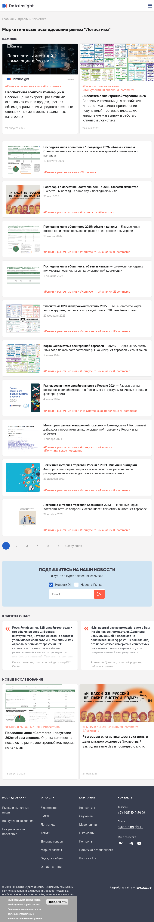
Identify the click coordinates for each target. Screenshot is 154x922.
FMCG (45, 816)
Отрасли (23, 19)
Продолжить (57, 901)
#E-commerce (52, 86)
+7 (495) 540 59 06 (132, 812)
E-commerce (49, 808)
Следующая (73, 546)
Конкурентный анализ (17, 821)
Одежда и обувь (52, 858)
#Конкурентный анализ (99, 90)
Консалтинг (87, 808)
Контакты (86, 841)
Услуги (45, 833)
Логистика (48, 824)
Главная (8, 19)
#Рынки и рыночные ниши (24, 86)
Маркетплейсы (51, 850)
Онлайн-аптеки (51, 867)
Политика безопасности (96, 850)
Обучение (86, 816)
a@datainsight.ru (130, 827)
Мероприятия (88, 824)
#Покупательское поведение (100, 410)
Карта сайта (87, 858)
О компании (87, 833)
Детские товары (52, 841)
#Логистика (88, 172)
